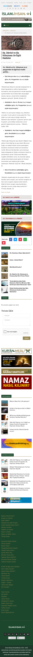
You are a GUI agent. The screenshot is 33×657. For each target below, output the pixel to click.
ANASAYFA (6, 30)
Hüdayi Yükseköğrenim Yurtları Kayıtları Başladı (20, 468)
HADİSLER (12, 30)
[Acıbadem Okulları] (16, 501)
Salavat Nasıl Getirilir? (8, 557)
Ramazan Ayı (5, 573)
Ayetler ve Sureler (7, 529)
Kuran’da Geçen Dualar (8, 559)
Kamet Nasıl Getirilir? (8, 571)
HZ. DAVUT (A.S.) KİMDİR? (11, 197)
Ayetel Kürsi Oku (6, 552)
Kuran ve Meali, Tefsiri (8, 534)
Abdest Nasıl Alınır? (7, 550)
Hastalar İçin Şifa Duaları (9, 523)
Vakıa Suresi (5, 599)
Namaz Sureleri (6, 527)
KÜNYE (3, 2)
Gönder (27, 338)
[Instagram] (13, 8)
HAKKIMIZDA (9, 2)
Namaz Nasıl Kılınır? (8, 516)
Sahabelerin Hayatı (7, 601)
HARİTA (16, 2)
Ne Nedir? (4, 594)
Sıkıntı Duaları (5, 543)
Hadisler (4, 596)
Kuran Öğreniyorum (7, 612)
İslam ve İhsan (5, 192)
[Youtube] (16, 8)
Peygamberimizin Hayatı (9, 548)
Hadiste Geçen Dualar (8, 562)
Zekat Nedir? (5, 576)
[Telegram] (24, 8)
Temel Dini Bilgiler (7, 585)
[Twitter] (10, 8)
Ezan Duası (5, 610)
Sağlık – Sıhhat (6, 582)
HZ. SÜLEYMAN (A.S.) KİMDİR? (12, 218)
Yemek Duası (5, 578)
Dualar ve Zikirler (7, 518)
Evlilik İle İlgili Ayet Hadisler (10, 566)
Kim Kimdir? (5, 587)
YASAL (21, 2)
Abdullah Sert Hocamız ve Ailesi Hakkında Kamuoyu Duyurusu (20, 489)
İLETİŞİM (29, 2)
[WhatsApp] (18, 8)
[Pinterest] (21, 8)
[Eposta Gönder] (4, 242)
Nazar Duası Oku (6, 603)
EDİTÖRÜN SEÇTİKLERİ (7, 455)
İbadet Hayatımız (7, 580)
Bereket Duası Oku (7, 555)
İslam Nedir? (5, 520)
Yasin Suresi (5, 592)
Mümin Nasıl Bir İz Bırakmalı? (19, 401)
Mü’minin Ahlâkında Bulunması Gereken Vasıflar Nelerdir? (20, 416)
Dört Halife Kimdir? (7, 569)
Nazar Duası (5, 546)
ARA (24, 2)
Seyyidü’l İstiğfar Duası (8, 605)
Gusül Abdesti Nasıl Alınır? (10, 525)
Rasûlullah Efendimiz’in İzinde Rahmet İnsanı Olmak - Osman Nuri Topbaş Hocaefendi (20, 475)
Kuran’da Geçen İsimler (8, 541)
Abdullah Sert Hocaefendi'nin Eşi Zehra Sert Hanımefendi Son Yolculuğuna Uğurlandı (20, 482)
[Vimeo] (24, 635)
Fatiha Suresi (5, 608)
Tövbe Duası (5, 536)
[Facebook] (7, 8)
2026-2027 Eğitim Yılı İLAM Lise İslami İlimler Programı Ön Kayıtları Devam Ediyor (20, 424)
